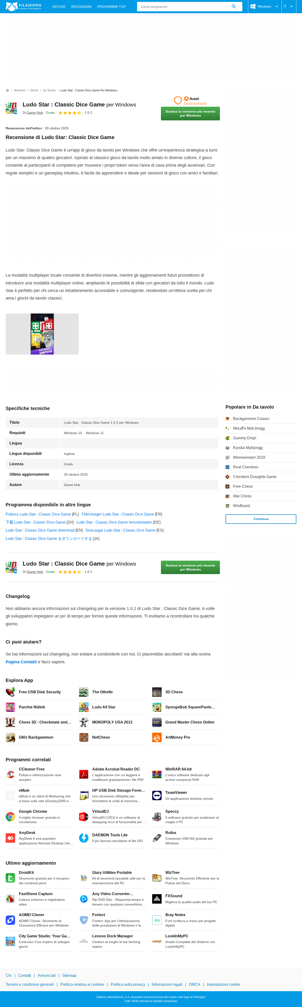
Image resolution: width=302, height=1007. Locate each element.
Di (33, 112)
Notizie (59, 6)
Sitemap (69, 975)
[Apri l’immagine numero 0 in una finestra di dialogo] (42, 334)
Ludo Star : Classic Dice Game (79, 104)
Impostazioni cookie (223, 984)
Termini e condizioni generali (30, 984)
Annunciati (47, 975)
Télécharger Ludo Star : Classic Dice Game (117, 514)
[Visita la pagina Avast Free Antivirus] (190, 100)
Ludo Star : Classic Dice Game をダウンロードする (49, 539)
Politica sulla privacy (128, 984)
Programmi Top (111, 6)
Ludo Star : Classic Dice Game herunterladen (114, 522)
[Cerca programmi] (234, 6)
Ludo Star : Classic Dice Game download (40, 530)
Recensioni (81, 6)
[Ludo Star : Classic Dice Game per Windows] (11, 108)
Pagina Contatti (21, 662)
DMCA (194, 984)
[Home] (7, 90)
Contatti (24, 975)
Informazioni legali (167, 984)
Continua (261, 519)
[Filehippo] (23, 6)
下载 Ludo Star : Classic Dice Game (36, 522)
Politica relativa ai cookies (82, 984)
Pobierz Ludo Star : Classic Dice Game (38, 514)
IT (285, 6)
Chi (9, 975)
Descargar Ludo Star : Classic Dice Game (120, 530)
